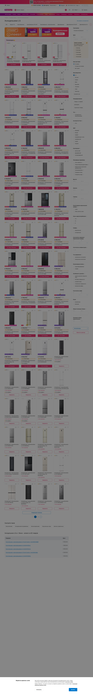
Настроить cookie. (69, 681)
